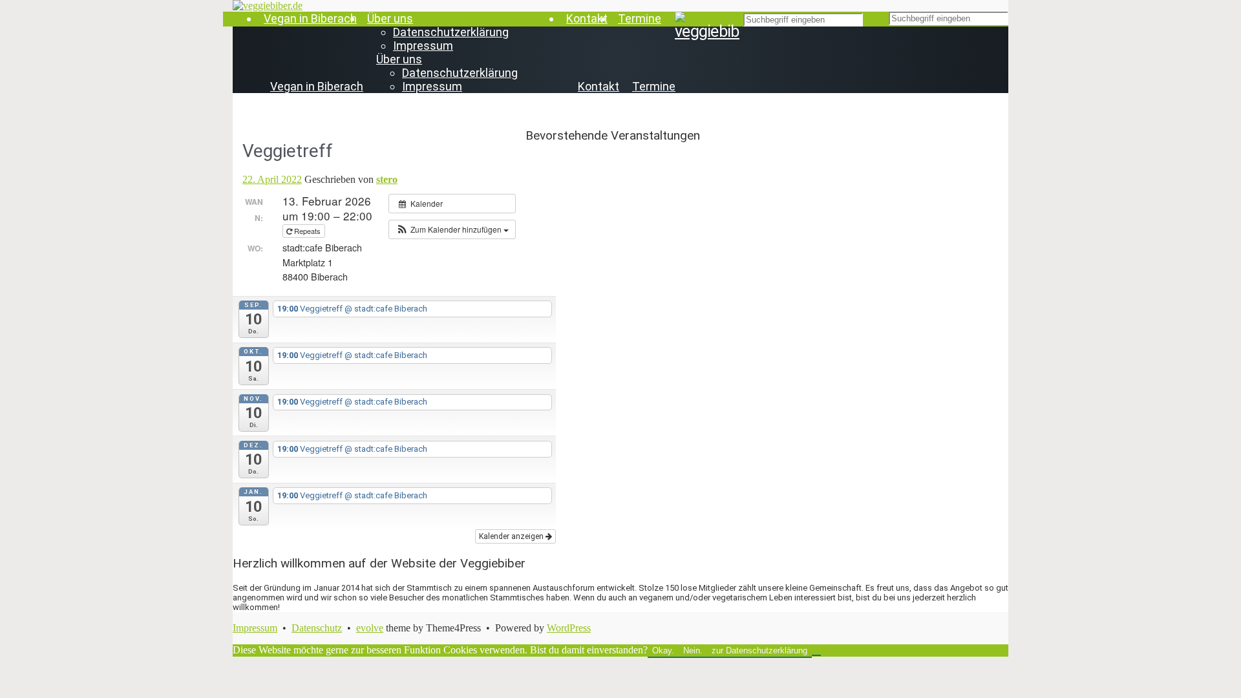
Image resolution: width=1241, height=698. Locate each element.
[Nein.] (816, 653)
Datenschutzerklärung (451, 32)
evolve (369, 627)
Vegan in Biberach (310, 18)
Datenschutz (317, 627)
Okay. (663, 650)
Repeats (307, 231)
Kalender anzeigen (512, 536)
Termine (639, 18)
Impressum (423, 45)
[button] (452, 229)
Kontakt (587, 18)
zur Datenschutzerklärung (759, 650)
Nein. (693, 650)
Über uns (390, 18)
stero (387, 179)
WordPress (569, 627)
